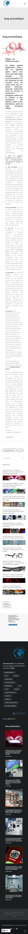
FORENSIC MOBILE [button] (8, 679)
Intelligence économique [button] (10, 705)
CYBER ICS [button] (16, 675)
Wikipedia (6, 606)
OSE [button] (19, 685)
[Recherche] (14, 458)
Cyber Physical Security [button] (10, 692)
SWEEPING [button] (17, 689)
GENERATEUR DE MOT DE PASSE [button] (11, 702)
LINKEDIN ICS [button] (7, 699)
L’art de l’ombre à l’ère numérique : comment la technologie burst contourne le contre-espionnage (13, 511)
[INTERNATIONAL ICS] (6, 3)
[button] (24, 3)
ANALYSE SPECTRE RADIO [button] (10, 682)
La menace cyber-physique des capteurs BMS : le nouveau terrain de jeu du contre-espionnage (14, 498)
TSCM (12, 125)
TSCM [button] (6, 675)
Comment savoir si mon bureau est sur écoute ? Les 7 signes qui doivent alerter (13, 896)
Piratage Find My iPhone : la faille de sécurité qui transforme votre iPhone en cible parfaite (13, 524)
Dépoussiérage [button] (8, 685)
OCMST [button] (6, 689)
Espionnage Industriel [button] (9, 672)
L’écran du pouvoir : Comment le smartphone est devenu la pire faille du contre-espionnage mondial (13, 471)
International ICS (10, 117)
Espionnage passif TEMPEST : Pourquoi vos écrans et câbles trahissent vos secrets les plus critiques (13, 485)
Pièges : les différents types (12, 60)
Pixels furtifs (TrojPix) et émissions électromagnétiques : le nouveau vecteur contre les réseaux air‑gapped (13, 562)
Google (6, 603)
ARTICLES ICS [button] (7, 695)
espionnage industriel (13, 616)
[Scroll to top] (25, 931)
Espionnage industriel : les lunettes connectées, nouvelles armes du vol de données (13, 549)
